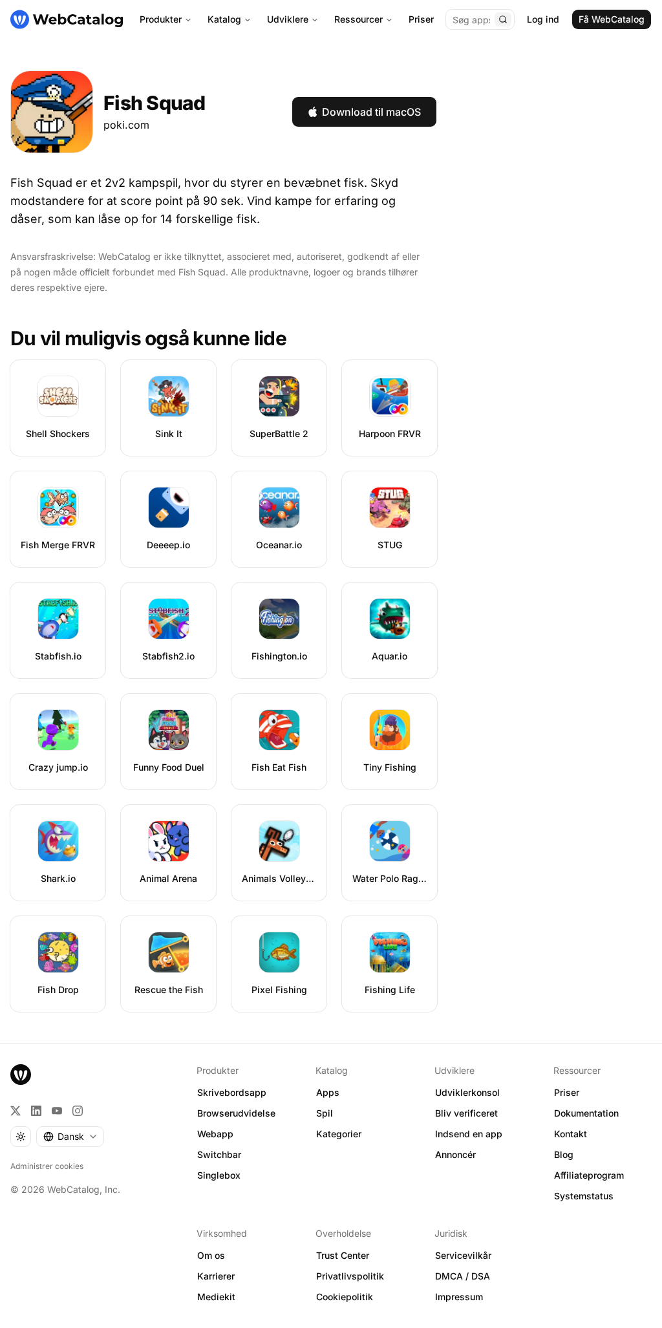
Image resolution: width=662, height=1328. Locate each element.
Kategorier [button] (338, 1133)
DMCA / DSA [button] (462, 1275)
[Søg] (503, 19)
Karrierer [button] (216, 1275)
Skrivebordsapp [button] (231, 1092)
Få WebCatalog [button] (612, 19)
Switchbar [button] (219, 1154)
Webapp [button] (215, 1133)
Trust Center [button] (342, 1255)
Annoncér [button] (455, 1154)
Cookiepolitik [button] (344, 1296)
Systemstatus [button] (584, 1195)
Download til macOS (371, 111)
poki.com (126, 124)
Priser (421, 19)
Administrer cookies (46, 1166)
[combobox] (70, 1136)
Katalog (224, 19)
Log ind (543, 19)
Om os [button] (211, 1255)
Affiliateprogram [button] (589, 1175)
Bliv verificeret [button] (466, 1113)
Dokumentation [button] (586, 1113)
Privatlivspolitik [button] (350, 1275)
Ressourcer (358, 19)
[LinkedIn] (36, 1111)
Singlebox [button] (218, 1175)
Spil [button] (324, 1113)
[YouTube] (57, 1111)
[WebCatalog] (20, 1074)
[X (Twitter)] (15, 1111)
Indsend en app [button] (468, 1133)
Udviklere (287, 19)
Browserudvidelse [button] (236, 1113)
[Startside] (66, 19)
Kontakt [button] (570, 1133)
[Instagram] (77, 1111)
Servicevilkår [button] (463, 1255)
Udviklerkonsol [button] (467, 1092)
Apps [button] (327, 1092)
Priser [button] (566, 1092)
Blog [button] (563, 1154)
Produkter (161, 19)
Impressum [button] (459, 1296)
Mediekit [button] (216, 1296)
